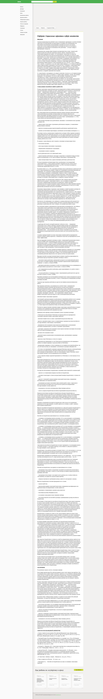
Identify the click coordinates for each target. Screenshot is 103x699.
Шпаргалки (22, 34)
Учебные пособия (23, 32)
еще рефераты (79, 669)
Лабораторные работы (24, 19)
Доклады (22, 8)
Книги (21, 13)
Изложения (22, 11)
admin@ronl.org (58, 694)
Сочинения (22, 28)
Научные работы (23, 21)
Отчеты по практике (24, 23)
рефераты (43, 27)
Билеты (21, 6)
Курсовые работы (23, 17)
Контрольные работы (24, 15)
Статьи (21, 30)
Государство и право (50, 27)
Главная (37, 27)
